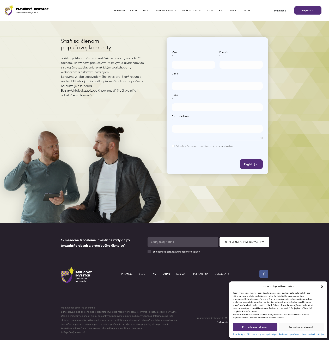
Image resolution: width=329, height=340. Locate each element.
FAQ (221, 10)
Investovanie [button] (164, 10)
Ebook (147, 10)
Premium (119, 10)
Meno (175, 54)
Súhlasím (176, 251)
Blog (210, 10)
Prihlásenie (280, 10)
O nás (232, 10)
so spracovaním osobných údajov (181, 251)
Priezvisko (224, 54)
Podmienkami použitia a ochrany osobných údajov (210, 145)
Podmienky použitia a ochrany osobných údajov (255, 334)
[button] (322, 286)
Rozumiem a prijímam (255, 327)
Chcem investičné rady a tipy (244, 242)
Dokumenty (222, 273)
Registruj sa (251, 164)
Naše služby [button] (189, 10)
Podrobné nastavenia (301, 327)
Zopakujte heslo (180, 118)
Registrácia (308, 10)
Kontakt (246, 10)
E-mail (175, 75)
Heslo (175, 96)
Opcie (133, 10)
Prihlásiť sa (200, 273)
